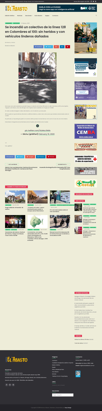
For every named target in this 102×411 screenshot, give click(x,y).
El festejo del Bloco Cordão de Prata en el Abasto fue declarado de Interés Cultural (85, 327)
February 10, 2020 (47, 134)
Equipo (47, 15)
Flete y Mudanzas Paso (58, 369)
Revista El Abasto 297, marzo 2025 (66, 205)
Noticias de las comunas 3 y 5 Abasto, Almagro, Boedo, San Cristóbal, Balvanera (24, 1)
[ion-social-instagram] (9, 384)
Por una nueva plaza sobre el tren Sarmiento (59, 210)
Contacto (55, 15)
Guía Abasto (38, 15)
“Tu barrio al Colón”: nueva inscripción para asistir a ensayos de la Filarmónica (35, 209)
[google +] (56, 46)
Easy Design (68, 407)
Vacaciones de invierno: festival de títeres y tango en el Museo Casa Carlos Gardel (15, 233)
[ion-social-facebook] (91, 1)
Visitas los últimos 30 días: (82, 339)
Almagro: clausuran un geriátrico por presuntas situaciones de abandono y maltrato (89, 234)
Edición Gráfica (9, 15)
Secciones (28, 15)
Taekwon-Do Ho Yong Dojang (59, 376)
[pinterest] (67, 46)
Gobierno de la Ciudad (58, 385)
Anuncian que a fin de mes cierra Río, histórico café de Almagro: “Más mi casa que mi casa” (89, 210)
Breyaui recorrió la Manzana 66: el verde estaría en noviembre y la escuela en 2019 (59, 233)
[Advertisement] (86, 265)
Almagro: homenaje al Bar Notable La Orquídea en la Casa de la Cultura (89, 222)
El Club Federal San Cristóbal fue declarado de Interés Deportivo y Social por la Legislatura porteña (85, 312)
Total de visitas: (79, 343)
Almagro (9, 23)
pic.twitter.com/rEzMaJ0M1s (37, 130)
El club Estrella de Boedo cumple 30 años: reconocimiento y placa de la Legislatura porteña (84, 305)
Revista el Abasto (10, 45)
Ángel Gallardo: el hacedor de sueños (14, 208)
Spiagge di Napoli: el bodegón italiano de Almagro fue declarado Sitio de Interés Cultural (85, 298)
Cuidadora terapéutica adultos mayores (62, 363)
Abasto (8, 229)
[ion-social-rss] (96, 1)
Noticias (19, 15)
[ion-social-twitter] (93, 1)
